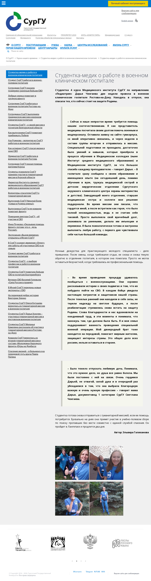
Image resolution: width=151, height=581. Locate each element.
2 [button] (76, 561)
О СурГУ (10, 58)
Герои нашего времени (27, 58)
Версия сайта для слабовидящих (126, 574)
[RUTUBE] (97, 574)
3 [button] (81, 561)
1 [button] (72, 561)
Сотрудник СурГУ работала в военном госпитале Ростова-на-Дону (24, 107)
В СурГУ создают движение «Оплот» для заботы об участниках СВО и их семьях (26, 246)
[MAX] (103, 574)
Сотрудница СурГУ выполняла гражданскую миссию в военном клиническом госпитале (24, 117)
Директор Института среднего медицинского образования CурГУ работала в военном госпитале (26, 185)
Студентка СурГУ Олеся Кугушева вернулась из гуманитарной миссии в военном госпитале (26, 306)
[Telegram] (89, 574)
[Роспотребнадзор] (95, 545)
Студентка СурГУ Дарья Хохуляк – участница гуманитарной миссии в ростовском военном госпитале (26, 317)
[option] (30, 542)
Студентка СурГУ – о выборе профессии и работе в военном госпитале (24, 264)
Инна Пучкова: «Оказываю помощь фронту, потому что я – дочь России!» (26, 227)
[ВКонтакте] (77, 574)
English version (127, 21)
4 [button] (85, 561)
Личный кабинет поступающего (128, 3)
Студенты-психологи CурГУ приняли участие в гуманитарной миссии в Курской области (25, 175)
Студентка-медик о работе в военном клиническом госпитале (69, 58)
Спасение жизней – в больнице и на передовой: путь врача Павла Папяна (26, 354)
